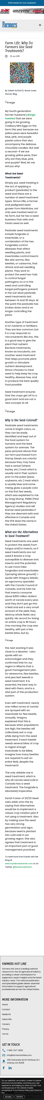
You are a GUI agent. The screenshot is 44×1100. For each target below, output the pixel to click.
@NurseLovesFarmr (22, 867)
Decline (19, 1096)
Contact (6, 1009)
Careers (6, 1024)
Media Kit (6, 1014)
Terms (5, 1034)
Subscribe (7, 1019)
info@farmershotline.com (19, 1055)
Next (36, 73)
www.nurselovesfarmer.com (19, 863)
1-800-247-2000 (15, 1050)
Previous (8, 73)
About (5, 1004)
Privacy (5, 1029)
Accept (8, 1096)
